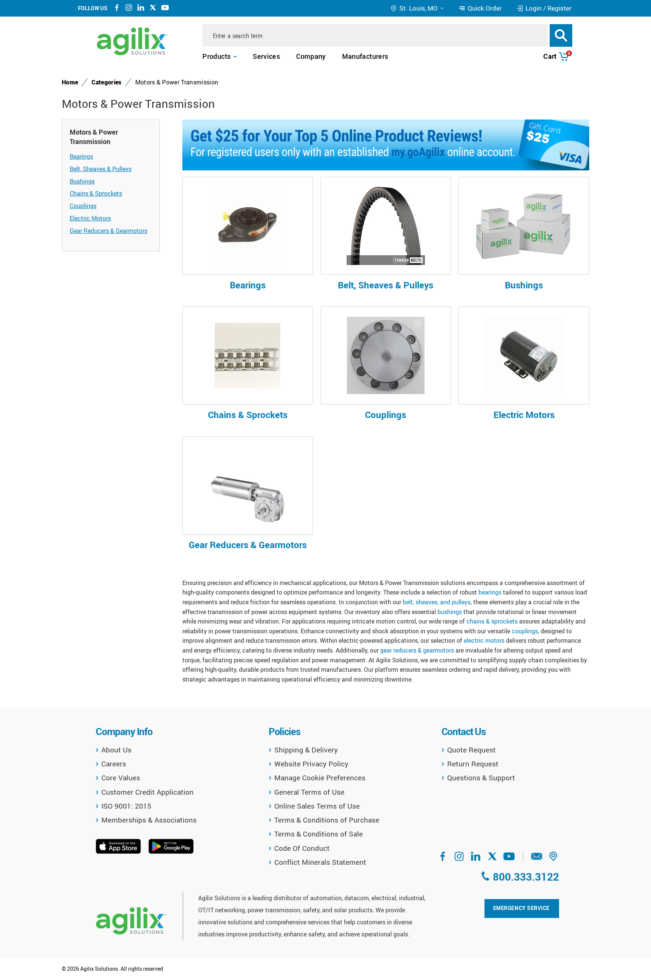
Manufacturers (365, 56)
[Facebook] (117, 9)
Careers (113, 764)
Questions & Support (481, 778)
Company (311, 56)
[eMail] (536, 859)
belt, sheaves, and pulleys (437, 602)
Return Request (472, 764)
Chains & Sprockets (96, 193)
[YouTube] (165, 9)
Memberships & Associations (149, 820)
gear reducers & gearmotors (417, 650)
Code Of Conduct (302, 848)
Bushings (82, 181)
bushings (449, 612)
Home (70, 82)
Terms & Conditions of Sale (318, 834)
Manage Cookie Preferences (319, 778)
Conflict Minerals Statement (320, 862)
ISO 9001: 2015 (126, 806)
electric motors (484, 640)
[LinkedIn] (141, 9)
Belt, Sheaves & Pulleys (100, 169)
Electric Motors (90, 218)
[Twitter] (153, 9)
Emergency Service (521, 908)
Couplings (83, 206)
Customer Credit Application (147, 792)
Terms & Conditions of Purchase (326, 820)
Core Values (120, 778)
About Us (116, 750)
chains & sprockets (492, 621)
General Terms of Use (309, 792)
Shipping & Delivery (306, 750)
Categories (106, 82)
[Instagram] (129, 9)
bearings (489, 592)
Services (266, 56)
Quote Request (471, 750)
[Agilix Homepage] (131, 920)
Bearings (81, 156)
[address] (553, 859)
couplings (525, 631)
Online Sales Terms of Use (317, 806)
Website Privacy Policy (311, 764)
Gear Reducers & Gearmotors (108, 231)
